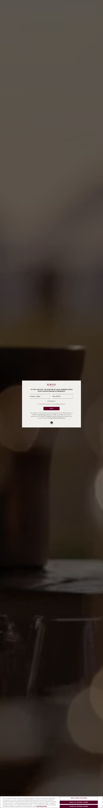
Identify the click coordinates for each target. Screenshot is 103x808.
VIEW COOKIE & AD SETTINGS (79, 798)
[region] (51, 802)
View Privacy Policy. (41, 806)
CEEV (54, 414)
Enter (51, 408)
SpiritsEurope (42, 414)
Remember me (52, 401)
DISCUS (48, 414)
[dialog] (51, 404)
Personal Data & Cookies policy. (56, 418)
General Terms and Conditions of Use (57, 416)
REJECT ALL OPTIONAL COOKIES (79, 802)
